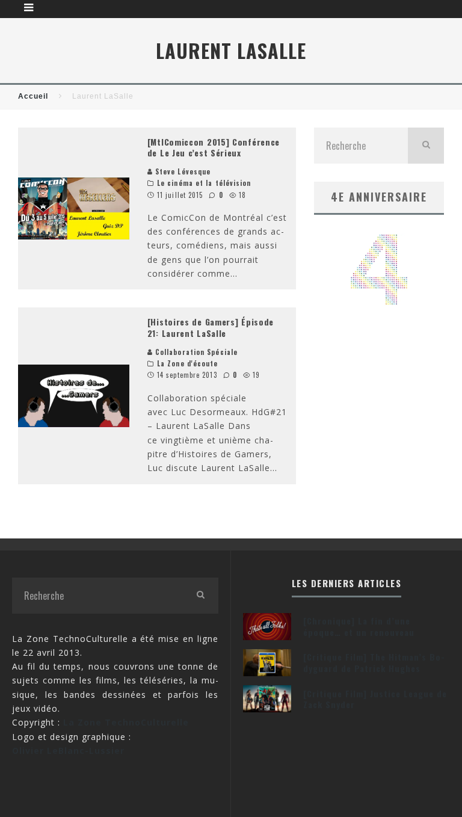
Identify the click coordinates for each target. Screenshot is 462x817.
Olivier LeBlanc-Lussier (68, 750)
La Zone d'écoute (187, 363)
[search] (426, 146)
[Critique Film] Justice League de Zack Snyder (375, 699)
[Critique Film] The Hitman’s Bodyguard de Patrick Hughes (374, 662)
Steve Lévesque (182, 171)
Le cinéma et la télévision (204, 183)
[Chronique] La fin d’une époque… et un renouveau (358, 626)
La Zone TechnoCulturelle (126, 722)
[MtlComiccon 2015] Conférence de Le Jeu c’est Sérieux (213, 147)
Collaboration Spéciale (195, 352)
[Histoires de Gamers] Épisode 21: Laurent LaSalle (210, 327)
